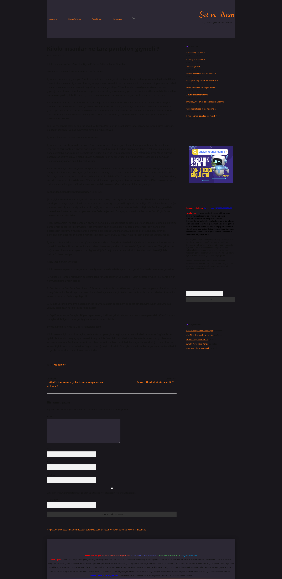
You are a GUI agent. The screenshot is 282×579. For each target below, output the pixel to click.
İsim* (49, 449)
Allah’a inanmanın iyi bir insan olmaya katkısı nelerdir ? (75, 384)
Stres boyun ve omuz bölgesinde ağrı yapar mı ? (205, 102)
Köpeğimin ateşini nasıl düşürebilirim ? (202, 80)
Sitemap (141, 529)
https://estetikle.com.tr (90, 529)
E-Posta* (50, 462)
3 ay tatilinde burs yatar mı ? (197, 95)
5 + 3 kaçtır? (52, 500)
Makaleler (60, 364)
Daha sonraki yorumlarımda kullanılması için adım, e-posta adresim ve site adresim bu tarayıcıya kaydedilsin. (91, 493)
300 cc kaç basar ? (193, 66)
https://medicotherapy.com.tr (120, 529)
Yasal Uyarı (96, 19)
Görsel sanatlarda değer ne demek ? (201, 109)
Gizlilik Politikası (74, 19)
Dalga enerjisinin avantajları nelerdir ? (201, 88)
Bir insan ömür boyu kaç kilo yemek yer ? (202, 116)
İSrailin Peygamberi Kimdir (197, 339)
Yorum (49, 416)
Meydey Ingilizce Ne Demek (197, 348)
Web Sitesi (51, 475)
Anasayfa (53, 19)
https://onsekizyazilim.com (62, 529)
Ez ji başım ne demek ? (195, 59)
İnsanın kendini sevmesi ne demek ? (201, 73)
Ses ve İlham (217, 15)
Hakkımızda (117, 19)
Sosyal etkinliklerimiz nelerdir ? (155, 382)
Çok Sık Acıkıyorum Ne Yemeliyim (199, 330)
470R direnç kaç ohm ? (195, 52)
